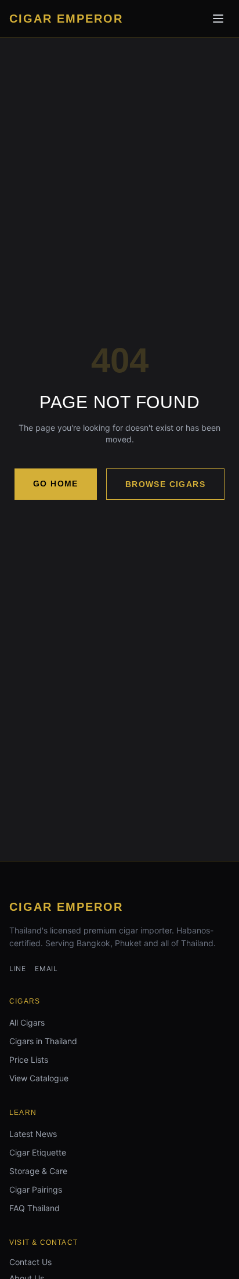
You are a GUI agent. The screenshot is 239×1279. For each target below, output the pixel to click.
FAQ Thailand (34, 1208)
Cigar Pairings (35, 1189)
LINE (17, 968)
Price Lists (28, 1059)
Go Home (55, 483)
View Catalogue (38, 1078)
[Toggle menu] (218, 18)
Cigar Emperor (66, 906)
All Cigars (27, 1022)
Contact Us (30, 1262)
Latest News (33, 1134)
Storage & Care (38, 1171)
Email (46, 968)
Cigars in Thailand (43, 1041)
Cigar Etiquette (37, 1152)
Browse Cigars (165, 484)
